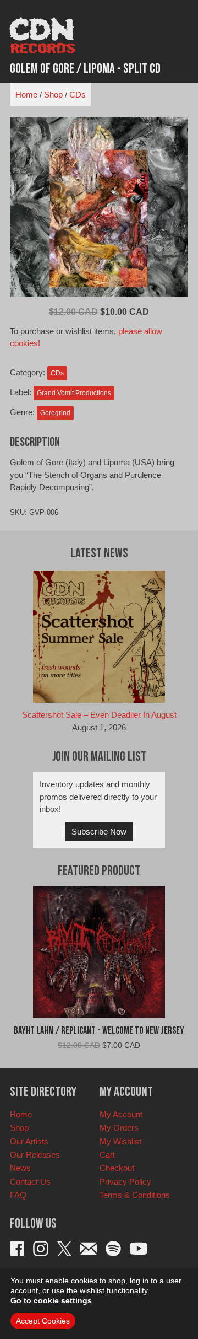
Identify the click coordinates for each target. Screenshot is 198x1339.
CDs (77, 94)
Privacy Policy (125, 1181)
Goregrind (55, 413)
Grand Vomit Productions (74, 393)
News (20, 1168)
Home (26, 94)
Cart (107, 1154)
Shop (53, 94)
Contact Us (30, 1181)
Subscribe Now (99, 831)
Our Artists (29, 1141)
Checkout (117, 1168)
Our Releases (35, 1154)
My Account (121, 1114)
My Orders (119, 1127)
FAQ (18, 1195)
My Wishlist (120, 1141)
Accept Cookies (43, 1320)
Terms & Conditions (135, 1195)
